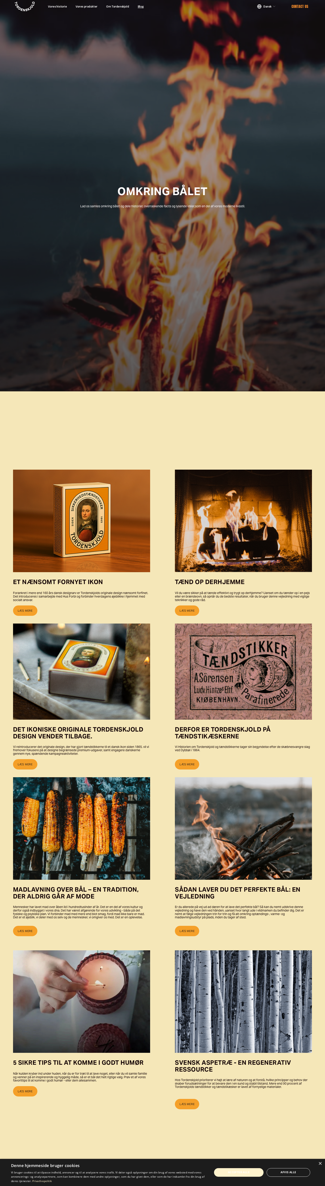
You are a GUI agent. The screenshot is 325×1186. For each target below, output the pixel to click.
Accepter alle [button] (239, 1172)
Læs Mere (25, 931)
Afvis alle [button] (288, 1172)
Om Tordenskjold (117, 6)
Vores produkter (87, 6)
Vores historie (57, 6)
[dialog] (162, 1172)
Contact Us (299, 6)
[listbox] (266, 6)
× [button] (320, 1163)
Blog (140, 6)
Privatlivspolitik (42, 1181)
